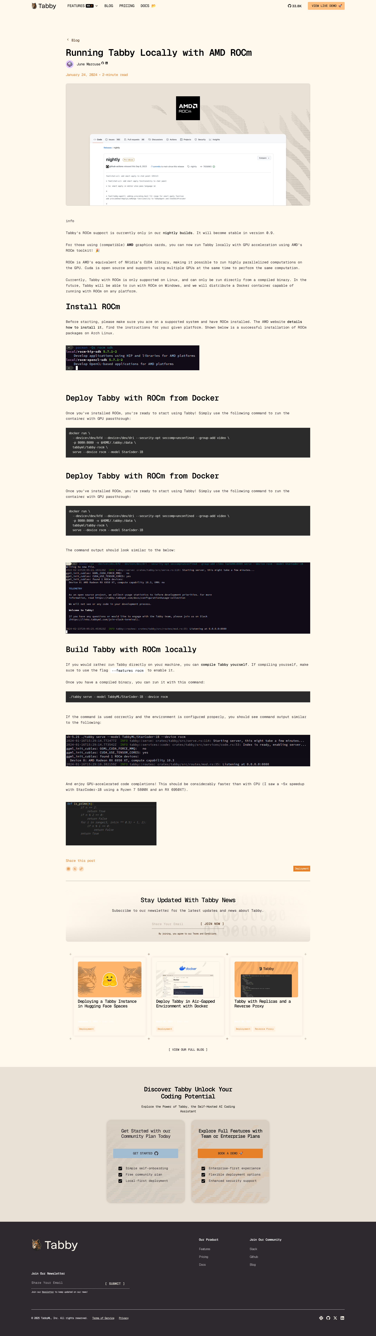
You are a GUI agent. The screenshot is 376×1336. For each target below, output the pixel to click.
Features (204, 1249)
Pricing (126, 5)
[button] (82, 6)
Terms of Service (103, 1318)
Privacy (123, 1318)
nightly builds (178, 233)
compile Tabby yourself (224, 664)
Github (254, 1257)
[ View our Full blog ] (188, 1050)
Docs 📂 (148, 5)
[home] (43, 6)
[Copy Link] (81, 868)
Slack (253, 1249)
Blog (108, 5)
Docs (202, 1265)
